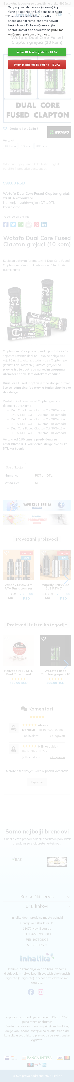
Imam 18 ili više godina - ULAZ (37, 52)
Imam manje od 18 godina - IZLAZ (37, 64)
